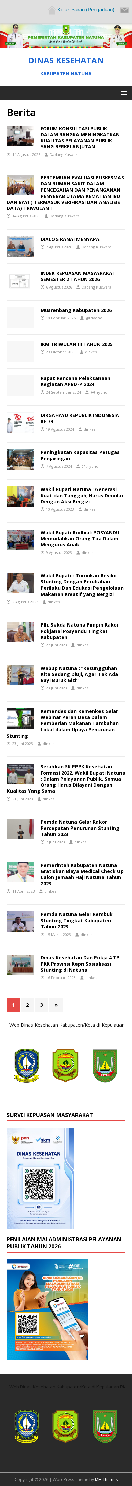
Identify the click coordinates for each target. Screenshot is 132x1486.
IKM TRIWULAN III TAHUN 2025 (77, 344)
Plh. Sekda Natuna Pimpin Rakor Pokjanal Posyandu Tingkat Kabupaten (80, 630)
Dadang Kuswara (65, 154)
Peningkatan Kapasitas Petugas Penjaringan (80, 455)
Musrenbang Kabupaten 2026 (76, 310)
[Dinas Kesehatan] (66, 43)
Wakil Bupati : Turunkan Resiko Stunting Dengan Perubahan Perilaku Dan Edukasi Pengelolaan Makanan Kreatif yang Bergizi (82, 584)
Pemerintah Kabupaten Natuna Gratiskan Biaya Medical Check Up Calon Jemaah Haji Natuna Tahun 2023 (82, 874)
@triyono (93, 317)
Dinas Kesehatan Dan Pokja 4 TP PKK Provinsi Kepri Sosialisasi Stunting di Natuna (80, 963)
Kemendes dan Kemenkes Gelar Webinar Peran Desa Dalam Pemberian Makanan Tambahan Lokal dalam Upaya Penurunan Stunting (63, 723)
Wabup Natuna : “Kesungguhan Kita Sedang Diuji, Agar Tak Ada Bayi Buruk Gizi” (79, 674)
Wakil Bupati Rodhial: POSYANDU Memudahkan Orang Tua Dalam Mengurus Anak (80, 538)
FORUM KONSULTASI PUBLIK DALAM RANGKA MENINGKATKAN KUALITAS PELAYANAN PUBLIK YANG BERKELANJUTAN (80, 137)
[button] (122, 92)
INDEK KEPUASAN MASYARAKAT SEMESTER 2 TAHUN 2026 (78, 276)
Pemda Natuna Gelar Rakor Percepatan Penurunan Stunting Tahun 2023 (80, 828)
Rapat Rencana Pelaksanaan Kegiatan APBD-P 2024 (75, 381)
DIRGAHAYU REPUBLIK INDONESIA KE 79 (80, 418)
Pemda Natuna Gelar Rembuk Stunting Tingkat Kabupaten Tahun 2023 (77, 920)
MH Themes (106, 1479)
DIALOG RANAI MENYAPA (70, 239)
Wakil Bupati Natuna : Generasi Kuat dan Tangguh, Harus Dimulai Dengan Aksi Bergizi (82, 495)
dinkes (91, 351)
